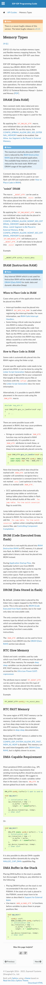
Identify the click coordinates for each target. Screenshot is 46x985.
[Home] (4, 12)
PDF (16, 93)
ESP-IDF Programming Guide (24, 4)
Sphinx (15, 978)
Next (37, 962)
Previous (10, 962)
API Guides (12, 12)
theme (27, 978)
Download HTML (35, 983)
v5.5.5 (37, 29)
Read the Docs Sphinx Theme (15, 981)
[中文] (5, 44)
